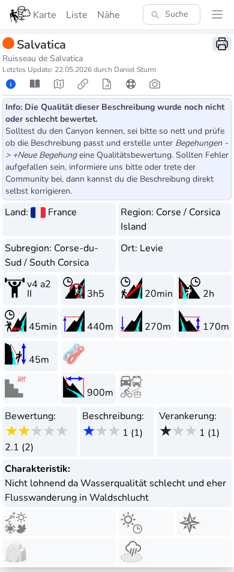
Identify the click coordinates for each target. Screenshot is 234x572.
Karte (44, 15)
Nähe (108, 15)
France (62, 212)
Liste (77, 15)
